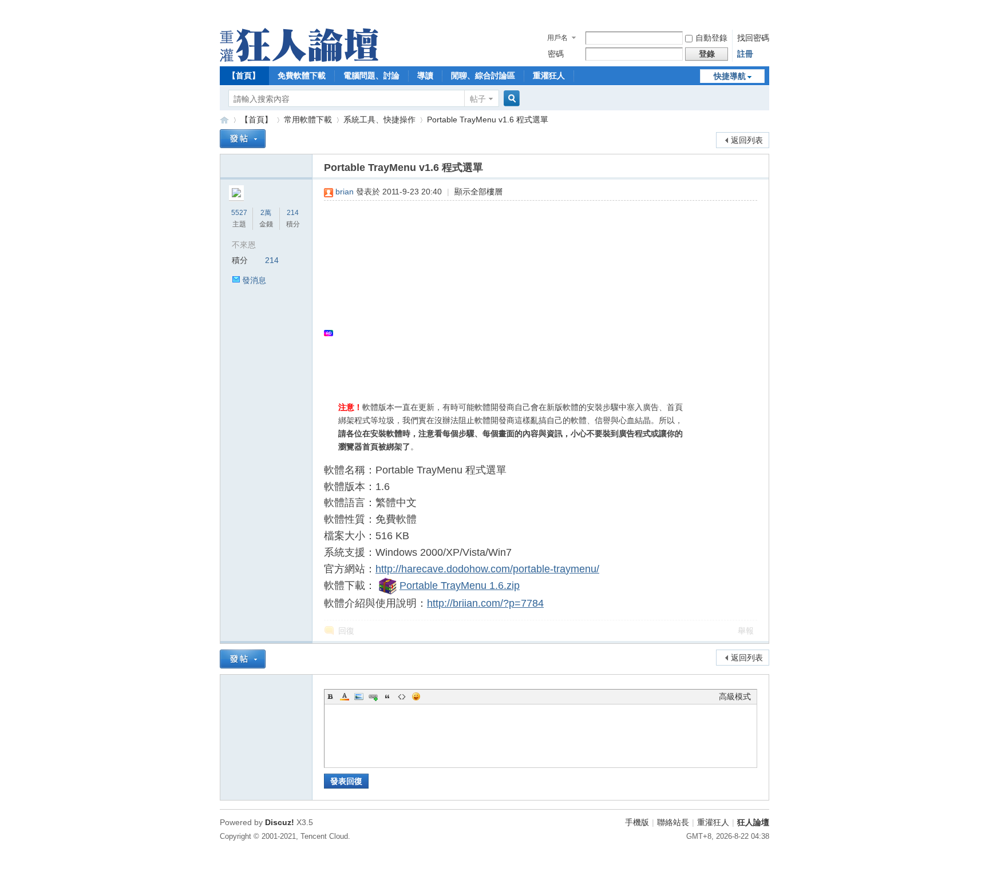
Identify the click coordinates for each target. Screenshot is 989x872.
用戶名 (557, 38)
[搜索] (510, 98)
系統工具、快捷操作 (379, 119)
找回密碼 (753, 37)
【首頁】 (244, 75)
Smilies (416, 696)
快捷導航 (730, 76)
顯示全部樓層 (478, 191)
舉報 (746, 630)
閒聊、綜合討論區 (483, 75)
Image (359, 696)
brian (344, 191)
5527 (239, 213)
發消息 (254, 280)
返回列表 (747, 140)
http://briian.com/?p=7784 (485, 603)
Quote (387, 696)
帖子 (478, 98)
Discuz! (279, 822)
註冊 (745, 53)
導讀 (425, 75)
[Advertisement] (535, 292)
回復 (346, 630)
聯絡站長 (673, 822)
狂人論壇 (753, 822)
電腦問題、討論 (371, 75)
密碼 (556, 53)
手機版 (637, 822)
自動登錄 (711, 37)
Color (344, 696)
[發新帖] (243, 138)
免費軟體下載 (302, 75)
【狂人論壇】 (224, 120)
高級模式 (735, 696)
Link (373, 696)
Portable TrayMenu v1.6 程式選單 (487, 119)
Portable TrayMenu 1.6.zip (459, 585)
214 (293, 213)
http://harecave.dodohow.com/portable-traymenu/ (487, 569)
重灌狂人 (549, 75)
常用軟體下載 (308, 119)
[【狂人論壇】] (299, 58)
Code (402, 696)
